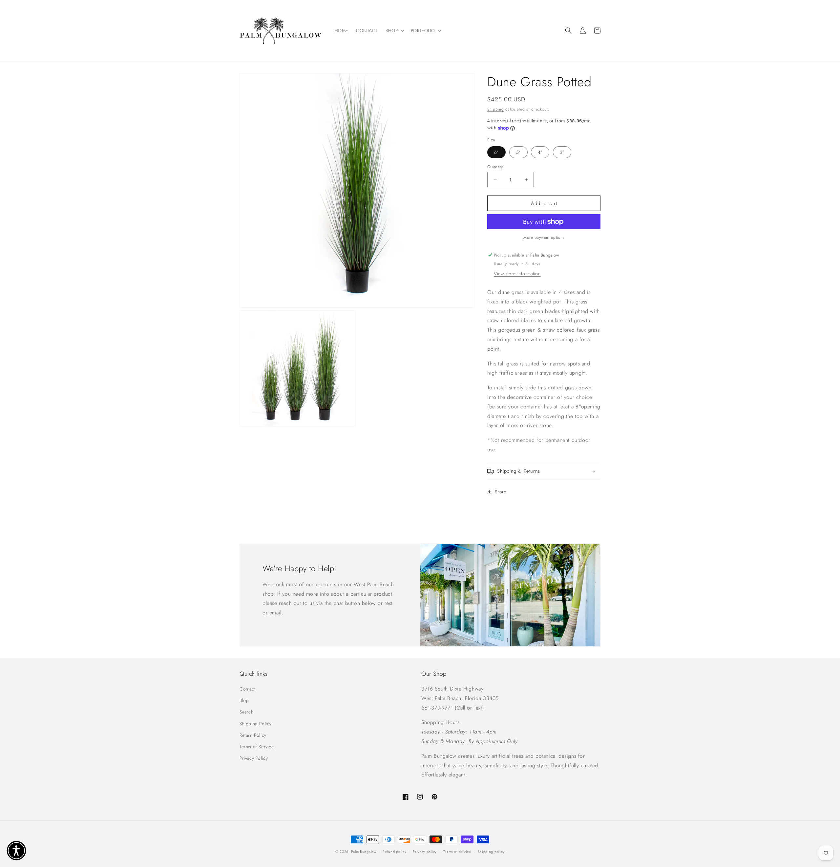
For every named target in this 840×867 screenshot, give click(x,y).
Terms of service (457, 851)
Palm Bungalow (363, 851)
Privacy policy (425, 851)
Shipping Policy (256, 723)
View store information (517, 273)
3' (562, 152)
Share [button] (500, 491)
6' (496, 152)
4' (540, 152)
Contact (247, 689)
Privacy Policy (254, 758)
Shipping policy (491, 851)
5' (518, 152)
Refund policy (394, 851)
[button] (394, 30)
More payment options (543, 237)
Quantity (495, 167)
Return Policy (253, 735)
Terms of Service (257, 746)
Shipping (495, 109)
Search (247, 712)
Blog (244, 700)
